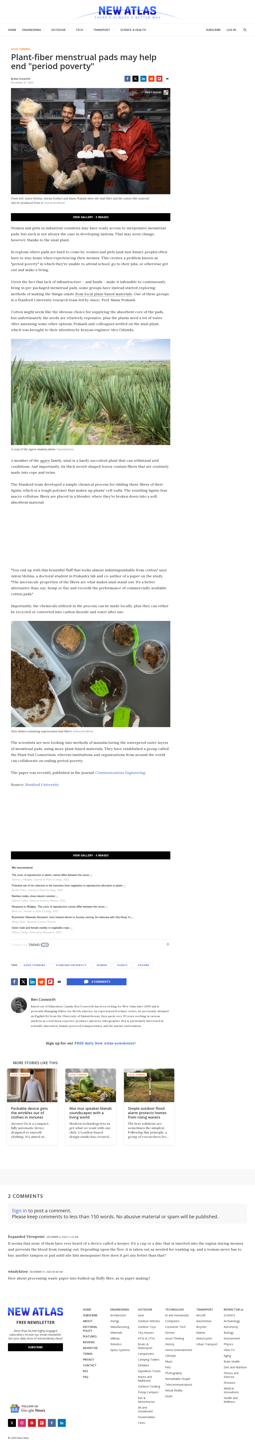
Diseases (229, 1382)
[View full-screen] (166, 92)
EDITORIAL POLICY (90, 1328)
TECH (79, 30)
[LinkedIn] (143, 79)
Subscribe (35, 1347)
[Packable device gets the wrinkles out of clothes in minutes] (32, 1085)
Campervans (146, 1354)
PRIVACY (88, 1359)
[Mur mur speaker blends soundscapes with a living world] (90, 1085)
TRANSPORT (101, 30)
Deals (169, 1396)
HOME (12, 30)
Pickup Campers (148, 1392)
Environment (232, 1338)
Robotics (116, 1344)
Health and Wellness (231, 1400)
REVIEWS (89, 1342)
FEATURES (90, 1336)
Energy (114, 1321)
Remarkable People (177, 1379)
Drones (170, 1332)
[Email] (167, 79)
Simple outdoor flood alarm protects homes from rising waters (147, 1113)
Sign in (19, 1210)
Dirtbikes (143, 1365)
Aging (227, 1356)
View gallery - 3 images (91, 217)
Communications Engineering (120, 772)
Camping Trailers (149, 1359)
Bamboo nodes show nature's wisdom (33, 896)
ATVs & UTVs (146, 1338)
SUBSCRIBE (213, 30)
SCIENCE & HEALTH (133, 30)
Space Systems (120, 1350)
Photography (173, 1373)
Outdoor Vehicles (149, 1321)
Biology (228, 1332)
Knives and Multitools (145, 1378)
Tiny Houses (146, 1332)
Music (169, 1361)
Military (115, 1338)
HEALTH (229, 1350)
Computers (172, 1321)
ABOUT (88, 1321)
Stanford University (42, 784)
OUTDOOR (58, 30)
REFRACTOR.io (233, 1309)
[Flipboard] (159, 79)
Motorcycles (204, 1338)
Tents (141, 1423)
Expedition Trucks (149, 1371)
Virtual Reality (173, 1390)
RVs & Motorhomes (146, 1400)
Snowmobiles (146, 1417)
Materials (116, 1332)
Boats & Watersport (145, 1346)
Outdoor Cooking (149, 1386)
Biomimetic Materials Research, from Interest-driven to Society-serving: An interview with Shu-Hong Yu (71, 917)
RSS (85, 1371)
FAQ (85, 1377)
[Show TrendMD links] (168, 944)
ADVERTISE (90, 1348)
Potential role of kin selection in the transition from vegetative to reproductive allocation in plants (67, 885)
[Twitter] (135, 79)
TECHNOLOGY (174, 1309)
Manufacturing (119, 1327)
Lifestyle (170, 1356)
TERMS (87, 1354)
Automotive (203, 1321)
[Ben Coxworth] (19, 1005)
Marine (200, 1332)
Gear (141, 1315)
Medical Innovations (231, 1390)
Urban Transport (207, 1344)
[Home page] (127, 11)
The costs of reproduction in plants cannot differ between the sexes (50, 875)
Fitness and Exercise (231, 1375)
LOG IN (231, 30)
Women (102, 965)
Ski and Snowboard (145, 1409)
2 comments (100, 981)
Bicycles (201, 1327)
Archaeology (232, 1321)
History (169, 1344)
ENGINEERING (31, 30)
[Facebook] (127, 79)
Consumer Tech (175, 1327)
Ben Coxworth (43, 999)
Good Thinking (20, 49)
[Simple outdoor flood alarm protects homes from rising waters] (149, 1085)
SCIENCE (229, 1315)
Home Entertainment (178, 1350)
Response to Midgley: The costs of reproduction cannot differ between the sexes (58, 906)
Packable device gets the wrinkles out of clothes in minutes (29, 1113)
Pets (168, 1367)
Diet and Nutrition (235, 1367)
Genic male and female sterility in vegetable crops (41, 927)
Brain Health (232, 1361)
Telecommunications (178, 1384)
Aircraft (201, 1315)
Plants (122, 965)
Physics (228, 1344)
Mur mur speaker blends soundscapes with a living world (90, 1113)
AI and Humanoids (177, 1315)
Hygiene (143, 965)
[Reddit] (151, 79)
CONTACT (90, 1365)
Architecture (118, 1315)
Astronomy (231, 1327)
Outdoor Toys (147, 1327)
